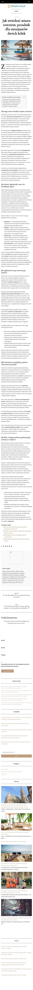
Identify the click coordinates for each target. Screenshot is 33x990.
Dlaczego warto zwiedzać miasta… (12, 99)
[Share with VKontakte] (12, 546)
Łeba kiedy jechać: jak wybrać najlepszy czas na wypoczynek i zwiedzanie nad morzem (14, 699)
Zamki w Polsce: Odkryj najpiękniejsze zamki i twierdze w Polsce (14, 947)
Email (3, 647)
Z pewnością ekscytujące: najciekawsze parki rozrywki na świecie (16, 730)
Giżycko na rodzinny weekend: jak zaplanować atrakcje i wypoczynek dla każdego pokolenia (16, 703)
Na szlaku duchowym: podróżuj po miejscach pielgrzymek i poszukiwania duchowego (13, 963)
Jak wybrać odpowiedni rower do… (12, 101)
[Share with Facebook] (2, 546)
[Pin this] (10, 546)
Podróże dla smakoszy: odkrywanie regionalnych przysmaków (15, 724)
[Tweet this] (4, 546)
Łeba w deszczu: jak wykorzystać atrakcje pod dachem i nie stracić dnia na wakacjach (16, 691)
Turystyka (16, 16)
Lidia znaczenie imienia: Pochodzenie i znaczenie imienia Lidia (15, 833)
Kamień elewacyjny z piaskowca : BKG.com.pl (13, 841)
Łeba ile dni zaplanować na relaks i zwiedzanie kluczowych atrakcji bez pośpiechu (14, 687)
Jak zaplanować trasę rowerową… (12, 103)
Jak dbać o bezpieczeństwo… (10, 106)
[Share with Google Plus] (6, 546)
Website (3, 655)
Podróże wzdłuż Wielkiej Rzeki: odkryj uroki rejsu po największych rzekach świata (16, 919)
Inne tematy (4, 769)
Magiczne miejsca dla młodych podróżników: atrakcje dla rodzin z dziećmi (16, 953)
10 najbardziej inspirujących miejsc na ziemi (13, 975)
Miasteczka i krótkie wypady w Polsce (11, 771)
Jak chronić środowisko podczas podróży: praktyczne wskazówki (16, 743)
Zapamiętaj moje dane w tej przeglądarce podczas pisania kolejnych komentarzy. (15, 665)
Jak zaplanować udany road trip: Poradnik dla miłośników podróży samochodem (14, 891)
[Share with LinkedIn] (8, 546)
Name (3, 640)
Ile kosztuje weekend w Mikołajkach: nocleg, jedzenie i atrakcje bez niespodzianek (16, 970)
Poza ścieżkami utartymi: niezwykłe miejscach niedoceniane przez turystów (14, 864)
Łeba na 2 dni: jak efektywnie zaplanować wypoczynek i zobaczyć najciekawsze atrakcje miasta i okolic (16, 695)
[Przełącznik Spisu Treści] (23, 97)
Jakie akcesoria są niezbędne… (11, 104)
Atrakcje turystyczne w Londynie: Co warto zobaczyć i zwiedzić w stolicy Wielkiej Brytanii (16, 718)
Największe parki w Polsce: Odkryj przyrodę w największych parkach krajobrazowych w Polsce (14, 806)
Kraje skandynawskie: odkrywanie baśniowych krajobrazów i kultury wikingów (14, 736)
